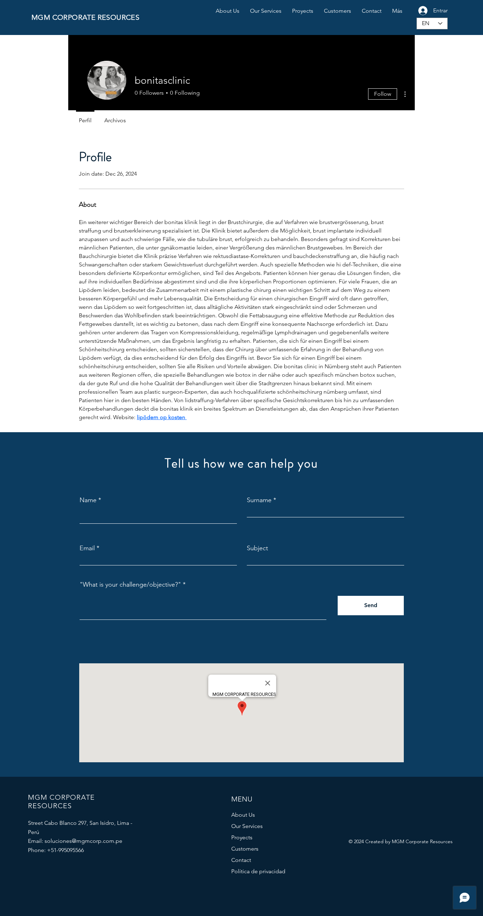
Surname (259, 500)
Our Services (247, 826)
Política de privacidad (258, 871)
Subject (257, 548)
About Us (243, 814)
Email (87, 548)
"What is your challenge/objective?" (130, 584)
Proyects (241, 837)
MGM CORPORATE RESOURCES (85, 17)
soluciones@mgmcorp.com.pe (83, 841)
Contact (241, 860)
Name (88, 500)
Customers (244, 848)
